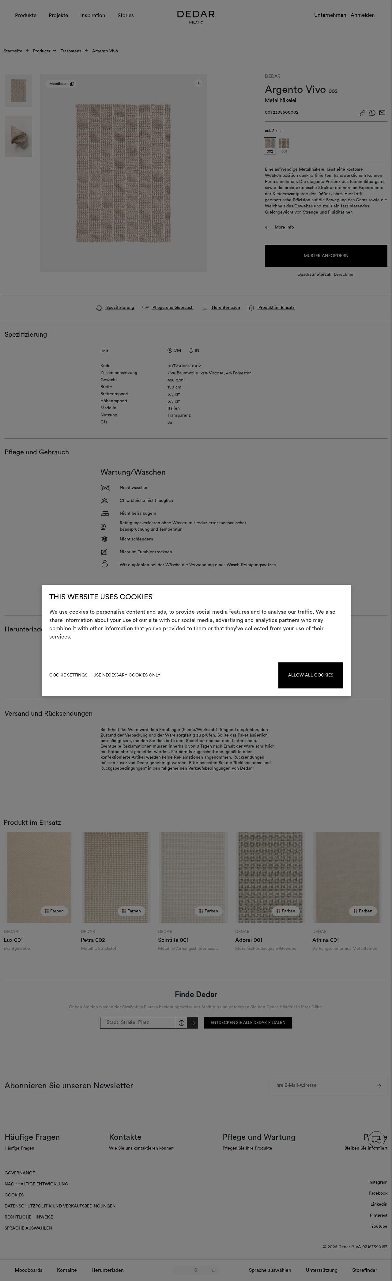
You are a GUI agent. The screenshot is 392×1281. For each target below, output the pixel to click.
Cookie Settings (68, 675)
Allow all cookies (310, 675)
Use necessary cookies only (126, 675)
